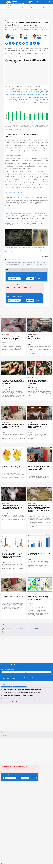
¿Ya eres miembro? (26, 675)
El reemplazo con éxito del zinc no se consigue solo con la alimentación (39, 426)
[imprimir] (34, 43)
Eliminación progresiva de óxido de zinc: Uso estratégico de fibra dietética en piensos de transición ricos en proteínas (13, 555)
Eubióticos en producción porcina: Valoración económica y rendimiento (39, 338)
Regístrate (30, 278)
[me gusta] (38, 43)
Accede (38, 278)
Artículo (7, 334)
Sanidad (3, 334)
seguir (12, 37)
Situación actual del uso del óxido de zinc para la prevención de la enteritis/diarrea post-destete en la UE (39, 599)
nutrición (5, 734)
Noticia (7, 464)
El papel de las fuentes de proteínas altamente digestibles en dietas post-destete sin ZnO (13, 507)
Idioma (45, 20)
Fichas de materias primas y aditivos (14, 628)
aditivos (5, 735)
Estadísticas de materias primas (39, 625)
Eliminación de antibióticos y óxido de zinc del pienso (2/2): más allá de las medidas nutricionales (39, 468)
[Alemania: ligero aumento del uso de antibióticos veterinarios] (13, 454)
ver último (9, 291)
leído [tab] (13, 686)
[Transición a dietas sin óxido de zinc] (13, 584)
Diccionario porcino (36, 628)
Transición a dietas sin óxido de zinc (13, 596)
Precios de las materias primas (12, 625)
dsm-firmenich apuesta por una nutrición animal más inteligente (21, 701)
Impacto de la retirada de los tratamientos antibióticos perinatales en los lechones (11, 338)
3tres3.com (16, 2)
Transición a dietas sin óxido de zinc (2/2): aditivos (39, 553)
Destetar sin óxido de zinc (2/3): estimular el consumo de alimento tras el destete (13, 381)
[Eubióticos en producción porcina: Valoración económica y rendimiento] (39, 325)
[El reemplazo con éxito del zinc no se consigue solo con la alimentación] (39, 413)
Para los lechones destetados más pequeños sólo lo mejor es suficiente (13, 426)
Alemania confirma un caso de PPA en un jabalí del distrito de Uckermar (23, 698)
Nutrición (6, 20)
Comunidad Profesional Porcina (17, 3)
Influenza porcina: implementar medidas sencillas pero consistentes (22, 692)
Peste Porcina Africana (11, 632)
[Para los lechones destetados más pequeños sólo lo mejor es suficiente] (13, 413)
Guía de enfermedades (36, 632)
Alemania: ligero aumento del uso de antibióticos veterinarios (13, 467)
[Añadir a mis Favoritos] (31, 43)
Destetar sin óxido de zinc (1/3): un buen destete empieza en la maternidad (39, 381)
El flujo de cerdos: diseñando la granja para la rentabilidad (19, 695)
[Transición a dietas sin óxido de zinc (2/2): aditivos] (39, 541)
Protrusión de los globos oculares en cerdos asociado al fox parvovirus (22, 689)
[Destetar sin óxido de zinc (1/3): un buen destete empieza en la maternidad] (39, 368)
